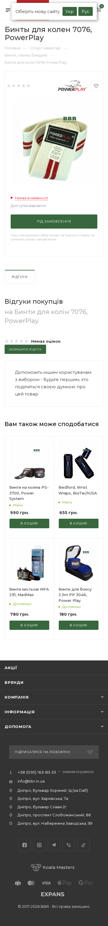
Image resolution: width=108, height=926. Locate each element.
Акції (11, 667)
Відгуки (20, 277)
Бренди (14, 682)
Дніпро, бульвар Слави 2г (42, 806)
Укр (69, 11)
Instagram (39, 845)
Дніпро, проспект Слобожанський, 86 (54, 815)
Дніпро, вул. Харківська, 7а (43, 798)
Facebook (24, 845)
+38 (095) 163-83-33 (37, 772)
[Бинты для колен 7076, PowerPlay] (54, 141)
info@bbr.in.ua (31, 781)
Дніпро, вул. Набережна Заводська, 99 (55, 823)
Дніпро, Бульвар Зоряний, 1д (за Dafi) (53, 790)
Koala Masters (59, 867)
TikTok (83, 845)
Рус (86, 11)
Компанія (17, 697)
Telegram (54, 845)
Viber (68, 845)
